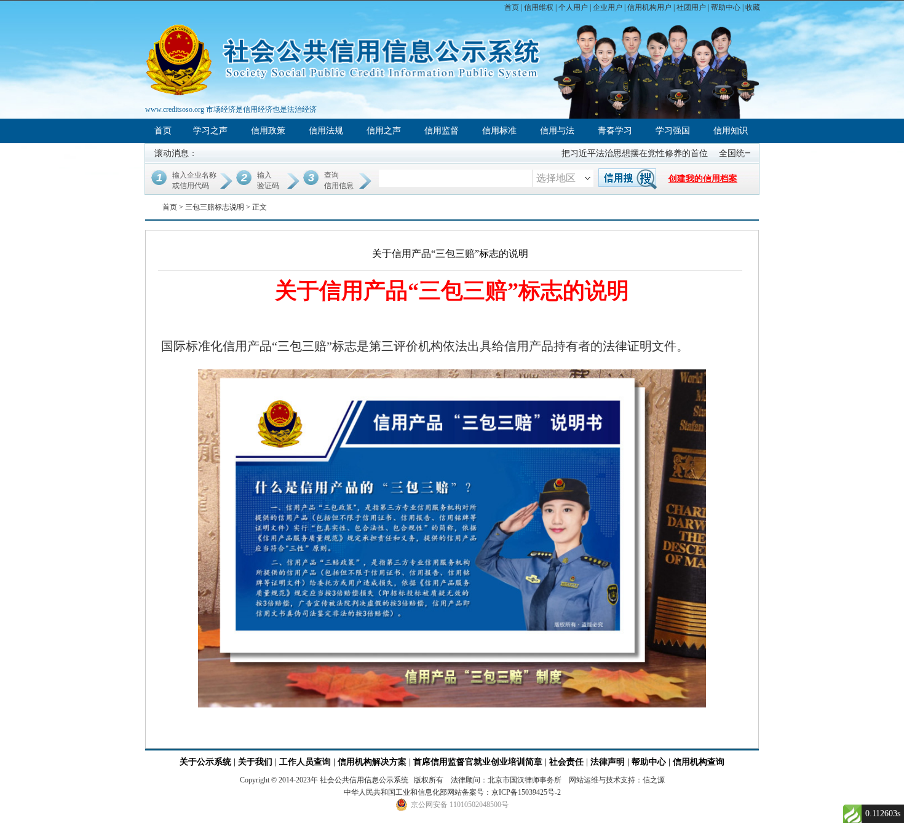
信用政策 (268, 130)
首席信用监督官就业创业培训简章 (477, 761)
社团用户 (691, 7)
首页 (511, 7)
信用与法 (557, 130)
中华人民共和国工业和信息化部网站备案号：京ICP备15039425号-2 (452, 792)
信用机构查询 (698, 761)
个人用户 (573, 7)
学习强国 (673, 130)
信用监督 (441, 130)
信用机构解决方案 (372, 761)
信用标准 (499, 130)
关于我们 (255, 761)
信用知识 (730, 130)
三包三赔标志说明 (214, 207)
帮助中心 (725, 7)
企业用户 (607, 7)
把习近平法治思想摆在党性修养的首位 (621, 153)
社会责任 (566, 761)
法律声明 (607, 761)
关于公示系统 (205, 761)
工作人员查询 (306, 761)
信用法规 (326, 130)
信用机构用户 (649, 7)
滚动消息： (175, 153)
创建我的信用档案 (702, 178)
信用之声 (384, 130)
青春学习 (615, 130)
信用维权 (538, 7)
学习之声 (210, 130)
